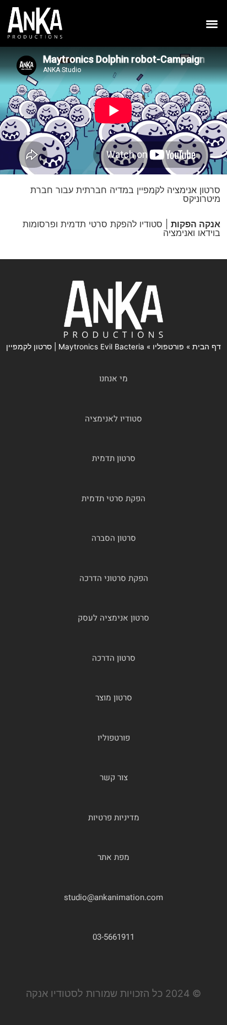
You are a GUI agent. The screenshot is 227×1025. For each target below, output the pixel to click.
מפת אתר (113, 857)
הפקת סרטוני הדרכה (113, 578)
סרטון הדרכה (114, 658)
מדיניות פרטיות (113, 818)
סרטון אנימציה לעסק (113, 618)
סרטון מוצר (113, 698)
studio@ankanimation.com (113, 897)
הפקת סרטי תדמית (113, 498)
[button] (212, 23)
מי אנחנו (113, 378)
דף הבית (206, 346)
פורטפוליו (168, 346)
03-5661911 (113, 937)
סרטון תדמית (114, 458)
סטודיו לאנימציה (113, 419)
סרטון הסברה (113, 538)
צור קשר (114, 777)
